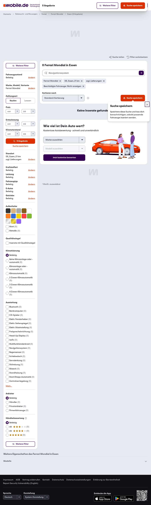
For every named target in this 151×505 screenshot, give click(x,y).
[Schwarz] (8, 210)
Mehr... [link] (9, 386)
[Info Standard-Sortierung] (88, 98)
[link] (116, 57)
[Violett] (18, 221)
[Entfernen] (60, 81)
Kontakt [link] (46, 480)
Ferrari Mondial (57, 14)
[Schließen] (147, 104)
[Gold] (13, 221)
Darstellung (29, 493)
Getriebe (10, 195)
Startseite (7, 14)
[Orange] (8, 216)
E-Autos (9, 188)
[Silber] (8, 221)
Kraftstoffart (12, 167)
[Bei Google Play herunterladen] (124, 498)
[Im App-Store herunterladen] (103, 498)
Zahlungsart (11, 96)
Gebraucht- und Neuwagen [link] (26, 14)
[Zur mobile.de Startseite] (27, 5)
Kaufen (13, 100)
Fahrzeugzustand (14, 74)
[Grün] (29, 216)
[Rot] (24, 216)
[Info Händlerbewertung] (26, 418)
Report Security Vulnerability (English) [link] (20, 483)
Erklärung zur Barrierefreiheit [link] (106, 480)
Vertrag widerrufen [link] (31, 480)
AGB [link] (18, 480)
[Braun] (24, 210)
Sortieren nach (49, 93)
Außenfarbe (11, 206)
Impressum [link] (8, 480)
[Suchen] (141, 73)
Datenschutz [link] (58, 480)
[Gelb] (18, 216)
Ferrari (44, 14)
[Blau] (13, 216)
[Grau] (18, 210)
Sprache (7, 493)
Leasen (27, 100)
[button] (20, 76)
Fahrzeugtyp (12, 181)
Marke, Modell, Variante (17, 85)
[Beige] (13, 210)
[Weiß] (29, 210)
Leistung (10, 174)
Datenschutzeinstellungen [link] (78, 480)
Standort (10, 153)
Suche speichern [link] (20, 146)
